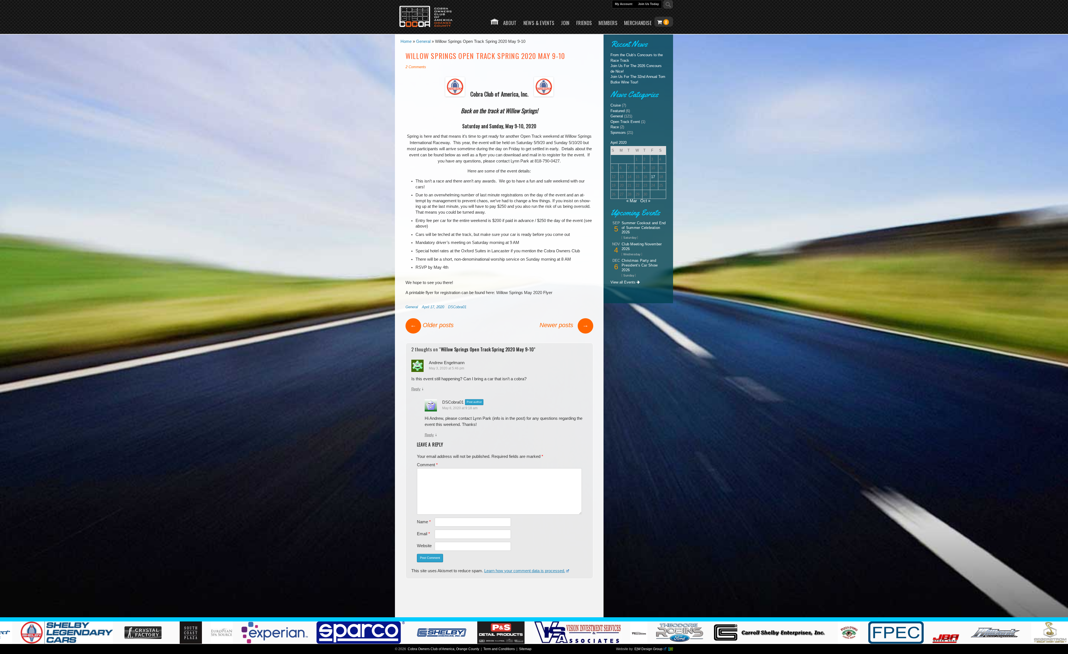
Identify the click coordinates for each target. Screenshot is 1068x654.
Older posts (432, 325)
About (510, 22)
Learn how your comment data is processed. (524, 571)
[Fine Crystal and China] (371, 642)
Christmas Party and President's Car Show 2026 (639, 265)
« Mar (631, 201)
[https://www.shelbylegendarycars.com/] (294, 642)
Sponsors (618, 132)
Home (494, 21)
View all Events (623, 282)
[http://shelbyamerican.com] (668, 642)
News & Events (539, 22)
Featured (617, 111)
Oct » (645, 201)
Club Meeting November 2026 (642, 246)
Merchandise (638, 22)
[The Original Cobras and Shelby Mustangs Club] (429, 17)
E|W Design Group (648, 649)
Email (423, 534)
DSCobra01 (457, 307)
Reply (416, 389)
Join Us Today (648, 4)
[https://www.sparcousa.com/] (587, 642)
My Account (623, 4)
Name (424, 522)
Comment (427, 465)
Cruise (615, 105)
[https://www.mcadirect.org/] (214, 642)
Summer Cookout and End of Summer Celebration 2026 (644, 228)
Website (424, 546)
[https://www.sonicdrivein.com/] (168, 642)
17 (653, 177)
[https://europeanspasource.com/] (448, 642)
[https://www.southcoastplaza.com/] (417, 642)
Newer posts (564, 325)
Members (608, 22)
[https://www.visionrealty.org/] (804, 642)
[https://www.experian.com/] (501, 642)
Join (565, 22)
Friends (584, 22)
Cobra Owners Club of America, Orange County (443, 649)
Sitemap (525, 649)
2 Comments (416, 67)
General (412, 307)
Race (614, 127)
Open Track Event (625, 122)
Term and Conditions (499, 649)
